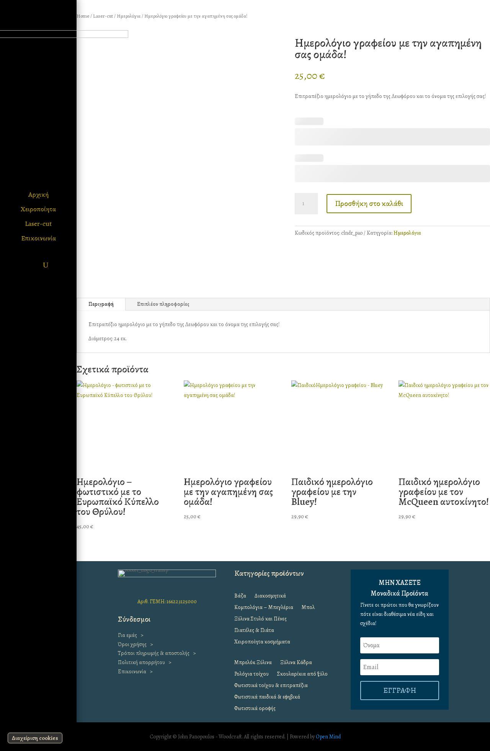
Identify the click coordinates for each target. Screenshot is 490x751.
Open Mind (328, 736)
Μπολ (308, 608)
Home (83, 16)
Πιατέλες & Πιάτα (254, 631)
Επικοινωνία (38, 238)
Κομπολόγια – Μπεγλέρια (263, 608)
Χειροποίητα (38, 209)
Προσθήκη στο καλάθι (369, 203)
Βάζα (240, 596)
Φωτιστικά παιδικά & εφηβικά (267, 697)
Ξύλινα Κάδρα (296, 663)
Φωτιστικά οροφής (255, 709)
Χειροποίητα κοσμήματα (262, 642)
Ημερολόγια (128, 16)
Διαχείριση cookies (35, 738)
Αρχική (38, 194)
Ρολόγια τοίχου (251, 674)
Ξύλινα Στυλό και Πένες (260, 619)
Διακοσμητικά (270, 596)
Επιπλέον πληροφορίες (163, 304)
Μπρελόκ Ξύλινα (253, 663)
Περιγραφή (101, 304)
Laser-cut (38, 223)
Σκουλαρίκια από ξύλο (302, 674)
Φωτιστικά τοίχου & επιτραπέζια (271, 686)
